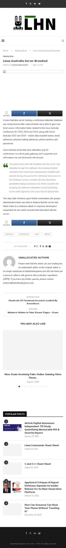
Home (5, 50)
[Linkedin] (35, 3)
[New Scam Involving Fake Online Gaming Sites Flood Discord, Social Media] (33, 350)
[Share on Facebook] (40, 246)
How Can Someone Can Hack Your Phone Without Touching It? (42, 508)
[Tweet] (50, 113)
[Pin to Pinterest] (46, 246)
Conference (24, 234)
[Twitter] (30, 3)
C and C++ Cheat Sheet (38, 463)
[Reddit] (39, 3)
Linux (36, 234)
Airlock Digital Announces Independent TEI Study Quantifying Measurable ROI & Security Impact (42, 428)
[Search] (62, 40)
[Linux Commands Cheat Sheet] (12, 450)
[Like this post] (37, 246)
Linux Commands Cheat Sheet (42, 445)
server (47, 234)
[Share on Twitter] (43, 246)
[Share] (24, 113)
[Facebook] (26, 3)
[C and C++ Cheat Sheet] (12, 468)
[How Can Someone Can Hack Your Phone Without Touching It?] (12, 509)
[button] (5, 358)
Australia (9, 234)
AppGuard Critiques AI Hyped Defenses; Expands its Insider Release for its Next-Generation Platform (43, 487)
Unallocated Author (20, 65)
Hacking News (21, 50)
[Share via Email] (50, 246)
